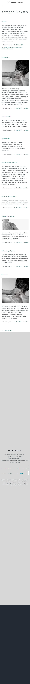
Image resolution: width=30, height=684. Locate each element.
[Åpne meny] (2, 6)
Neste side (8, 330)
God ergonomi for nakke (9, 196)
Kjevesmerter (6, 138)
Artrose (4, 21)
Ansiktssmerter (6, 117)
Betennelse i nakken (8, 216)
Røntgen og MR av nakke (9, 162)
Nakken (21, 47)
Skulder (11, 48)
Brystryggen (11, 47)
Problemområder (5, 48)
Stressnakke (5, 57)
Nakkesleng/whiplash (8, 251)
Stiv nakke (5, 275)
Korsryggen (16, 47)
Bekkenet (5, 47)
